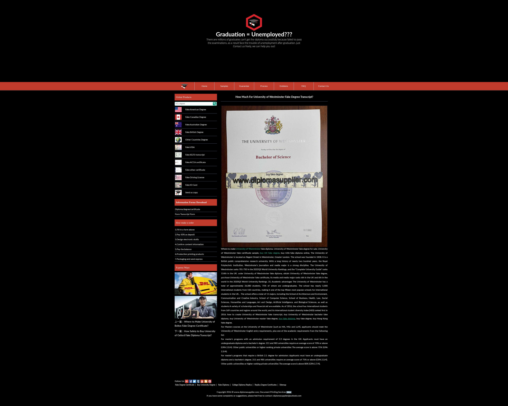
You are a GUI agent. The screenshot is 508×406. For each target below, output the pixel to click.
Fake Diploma (223, 385)
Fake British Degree (194, 132)
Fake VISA (190, 147)
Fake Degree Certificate (184, 385)
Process (264, 86)
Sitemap (283, 385)
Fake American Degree (195, 110)
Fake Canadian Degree (195, 117)
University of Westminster (248, 249)
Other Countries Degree (196, 140)
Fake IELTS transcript (195, 155)
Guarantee (244, 86)
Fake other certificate (195, 170)
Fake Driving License (194, 177)
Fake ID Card (191, 185)
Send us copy (191, 192)
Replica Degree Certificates (266, 385)
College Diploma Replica (242, 385)
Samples (224, 86)
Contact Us (323, 86)
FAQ (303, 86)
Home (204, 86)
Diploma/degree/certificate (187, 209)
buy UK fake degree (269, 253)
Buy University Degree (206, 385)
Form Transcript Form (185, 214)
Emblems (284, 86)
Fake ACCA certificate (195, 162)
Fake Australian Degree (196, 125)
